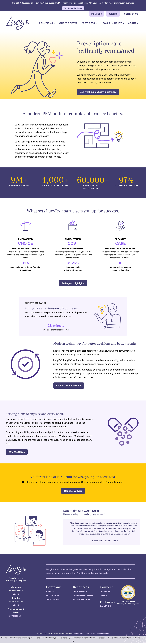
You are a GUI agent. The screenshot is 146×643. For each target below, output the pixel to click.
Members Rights (103, 633)
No (73, 641)
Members (96, 14)
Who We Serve (52, 595)
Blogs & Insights (80, 591)
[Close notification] (142, 5)
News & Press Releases (83, 595)
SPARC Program (53, 599)
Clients (112, 14)
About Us (50, 591)
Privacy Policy (79, 633)
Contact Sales (16, 616)
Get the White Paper (73, 8)
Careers (103, 595)
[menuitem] (96, 14)
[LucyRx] (17, 23)
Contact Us (131, 14)
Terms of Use (90, 633)
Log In (16, 594)
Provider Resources (81, 599)
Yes (143, 638)
